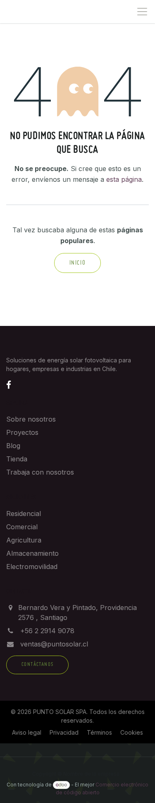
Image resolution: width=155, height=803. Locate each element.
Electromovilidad (31, 566)
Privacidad (64, 732)
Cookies (131, 732)
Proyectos (22, 432)
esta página (124, 179)
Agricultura (23, 540)
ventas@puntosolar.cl (54, 644)
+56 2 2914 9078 (47, 631)
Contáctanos (37, 664)
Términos (99, 732)
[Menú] (142, 11)
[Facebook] (8, 385)
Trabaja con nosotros (40, 472)
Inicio (77, 263)
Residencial (23, 513)
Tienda (16, 459)
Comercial (22, 527)
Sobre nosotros (31, 419)
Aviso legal (26, 732)
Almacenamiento (32, 553)
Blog (13, 445)
